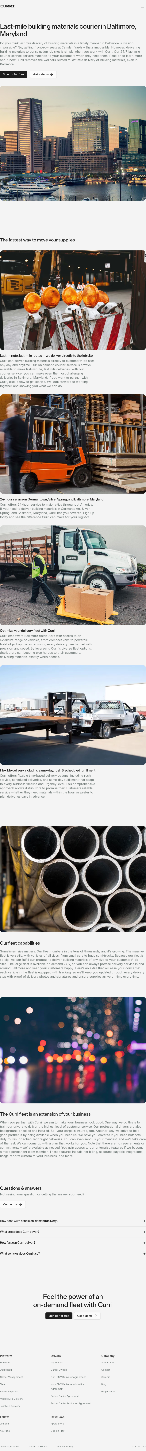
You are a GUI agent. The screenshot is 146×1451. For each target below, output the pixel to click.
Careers (105, 1377)
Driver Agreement (10, 1446)
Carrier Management (11, 1377)
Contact (105, 1369)
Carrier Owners (59, 1369)
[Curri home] (7, 6)
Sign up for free (13, 74)
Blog (103, 1384)
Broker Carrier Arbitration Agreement (71, 1403)
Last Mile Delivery (10, 1406)
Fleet (3, 1384)
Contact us (10, 1204)
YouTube (5, 1430)
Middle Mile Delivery (11, 1398)
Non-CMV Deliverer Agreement (68, 1377)
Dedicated (6, 1369)
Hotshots (5, 1362)
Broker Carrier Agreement (65, 1396)
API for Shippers (9, 1391)
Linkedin (5, 1423)
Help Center (108, 1391)
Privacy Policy (65, 1446)
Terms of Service (38, 1446)
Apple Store (57, 1423)
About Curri (107, 1362)
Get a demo (41, 74)
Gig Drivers (57, 1362)
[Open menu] (142, 6)
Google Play (57, 1430)
